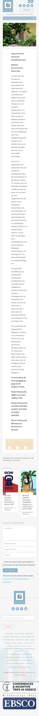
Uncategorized (25, 458)
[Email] (25, 448)
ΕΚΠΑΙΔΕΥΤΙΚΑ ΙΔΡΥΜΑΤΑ (28, 637)
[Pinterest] (18, 448)
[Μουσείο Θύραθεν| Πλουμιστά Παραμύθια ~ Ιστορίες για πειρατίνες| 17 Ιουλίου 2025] (28, 472)
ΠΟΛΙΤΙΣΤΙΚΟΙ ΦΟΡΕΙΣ (8, 640)
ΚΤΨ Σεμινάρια (7, 460)
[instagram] (24, 5)
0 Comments (16, 460)
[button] (4, 493)
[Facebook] (10, 448)
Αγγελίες (32, 640)
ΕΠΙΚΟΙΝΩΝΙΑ (7, 643)
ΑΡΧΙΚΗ (22, 663)
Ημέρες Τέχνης (9, 633)
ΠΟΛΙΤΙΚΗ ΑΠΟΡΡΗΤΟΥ (24, 667)
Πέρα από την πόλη (16, 654)
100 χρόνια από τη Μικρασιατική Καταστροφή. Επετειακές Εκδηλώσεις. (19, 650)
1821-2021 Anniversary (13, 663)
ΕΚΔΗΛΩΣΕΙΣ (29, 633)
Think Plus (23, 675)
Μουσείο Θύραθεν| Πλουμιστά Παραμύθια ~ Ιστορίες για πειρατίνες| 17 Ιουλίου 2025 (27, 502)
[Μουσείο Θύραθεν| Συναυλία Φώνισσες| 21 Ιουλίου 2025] (10, 472)
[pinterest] (28, 5)
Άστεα (7, 654)
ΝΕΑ (31, 657)
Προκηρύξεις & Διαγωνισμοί (13, 657)
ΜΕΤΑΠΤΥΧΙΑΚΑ (15, 637)
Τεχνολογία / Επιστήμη (20, 646)
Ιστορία (29, 646)
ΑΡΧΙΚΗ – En (29, 663)
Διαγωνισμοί (25, 657)
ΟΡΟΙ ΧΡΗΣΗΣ (12, 667)
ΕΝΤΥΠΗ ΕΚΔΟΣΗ (19, 633)
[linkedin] (31, 5)
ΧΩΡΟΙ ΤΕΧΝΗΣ (20, 640)
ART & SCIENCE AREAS (13, 660)
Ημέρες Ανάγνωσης (17, 643)
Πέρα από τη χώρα (27, 654)
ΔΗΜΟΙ (26, 640)
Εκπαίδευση (9, 646)
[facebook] (20, 5)
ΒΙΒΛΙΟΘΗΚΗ (6, 637)
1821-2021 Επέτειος (25, 660)
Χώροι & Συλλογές (29, 643)
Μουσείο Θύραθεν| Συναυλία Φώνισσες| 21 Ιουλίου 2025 (9, 499)
